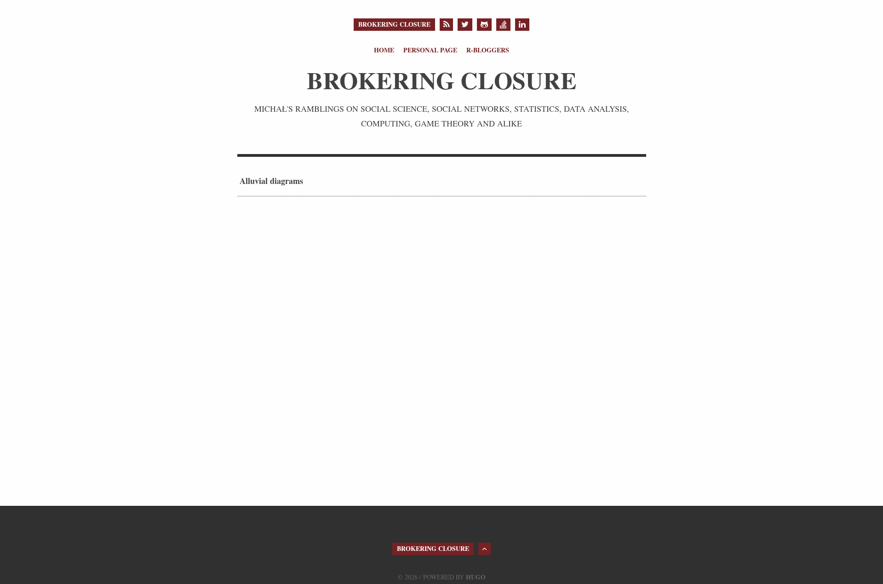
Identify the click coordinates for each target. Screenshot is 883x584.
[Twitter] (465, 24)
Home (384, 50)
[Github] (484, 24)
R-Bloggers (487, 50)
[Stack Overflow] (503, 24)
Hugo (476, 577)
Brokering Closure (394, 24)
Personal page (430, 50)
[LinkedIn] (522, 24)
